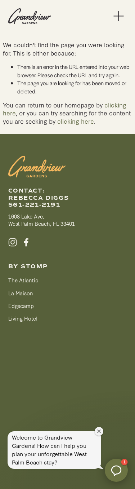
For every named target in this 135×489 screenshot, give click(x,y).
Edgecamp (21, 305)
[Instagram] (12, 242)
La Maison (20, 293)
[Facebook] (26, 242)
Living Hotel (22, 318)
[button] (116, 470)
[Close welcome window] (99, 431)
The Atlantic (23, 280)
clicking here (75, 121)
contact (25, 191)
